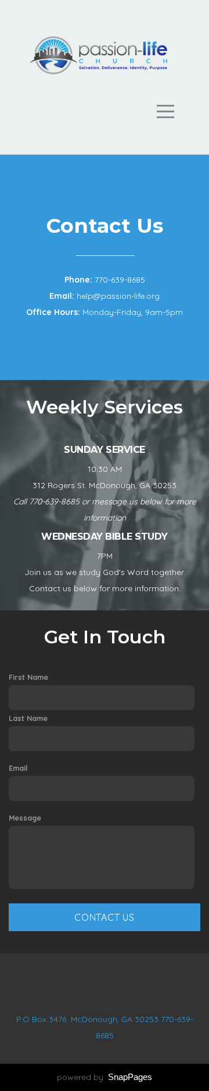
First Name (28, 677)
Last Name (28, 718)
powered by (104, 1077)
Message (25, 817)
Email (18, 768)
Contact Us (104, 917)
